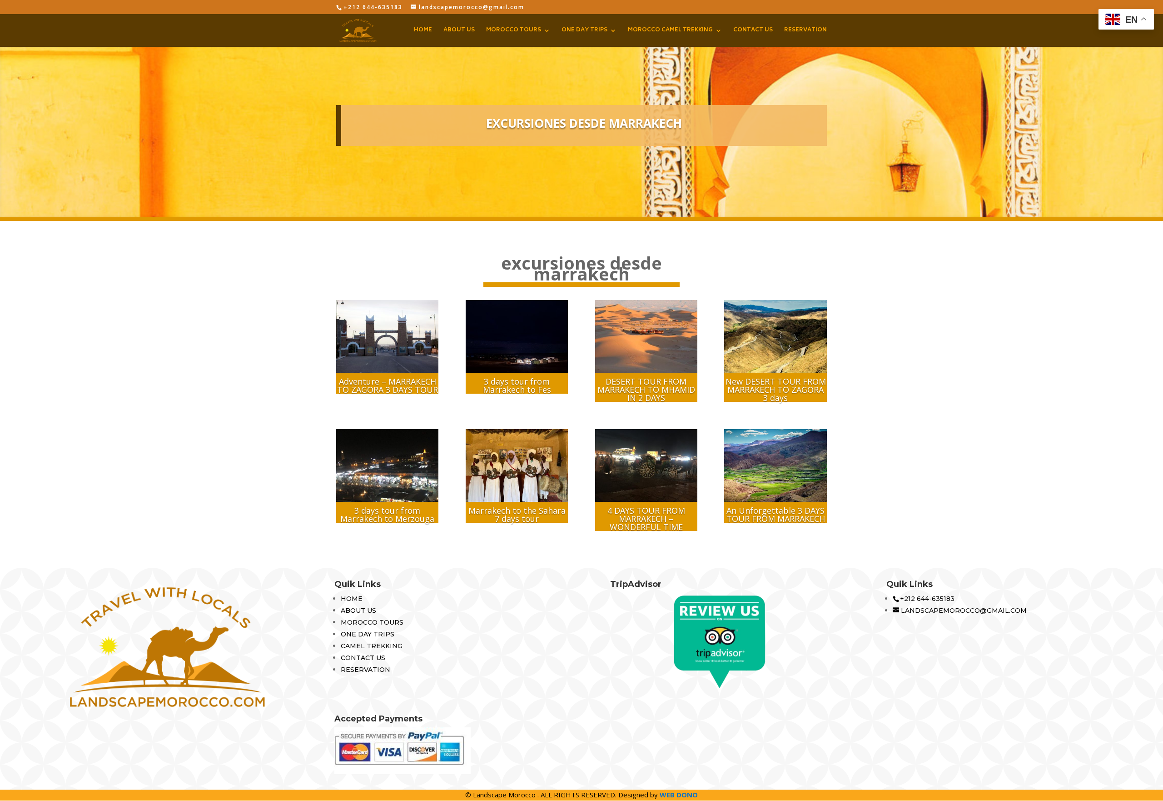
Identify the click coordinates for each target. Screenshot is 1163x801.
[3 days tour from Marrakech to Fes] (517, 336)
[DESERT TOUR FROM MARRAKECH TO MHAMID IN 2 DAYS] (646, 336)
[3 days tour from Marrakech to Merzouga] (387, 465)
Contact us (363, 658)
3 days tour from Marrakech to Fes (517, 385)
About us (358, 610)
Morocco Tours (372, 622)
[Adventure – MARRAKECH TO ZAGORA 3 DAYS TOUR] (387, 336)
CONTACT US (753, 31)
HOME (423, 31)
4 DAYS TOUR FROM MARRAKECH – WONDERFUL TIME (646, 518)
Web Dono (679, 794)
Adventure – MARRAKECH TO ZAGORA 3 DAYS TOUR (387, 385)
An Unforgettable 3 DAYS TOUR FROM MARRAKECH (775, 514)
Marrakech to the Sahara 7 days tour (517, 514)
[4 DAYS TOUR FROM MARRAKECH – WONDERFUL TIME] (646, 465)
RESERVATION (805, 31)
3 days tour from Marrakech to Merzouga (387, 514)
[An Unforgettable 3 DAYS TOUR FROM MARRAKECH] (775, 465)
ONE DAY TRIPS (584, 31)
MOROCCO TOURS (513, 31)
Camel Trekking (372, 646)
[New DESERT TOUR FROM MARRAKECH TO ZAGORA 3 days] (775, 336)
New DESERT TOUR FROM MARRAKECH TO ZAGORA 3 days (776, 389)
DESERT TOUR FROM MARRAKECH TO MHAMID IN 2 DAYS (646, 389)
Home (352, 599)
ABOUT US (459, 31)
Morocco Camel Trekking (670, 31)
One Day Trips (367, 634)
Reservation (365, 670)
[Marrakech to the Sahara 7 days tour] (517, 465)
